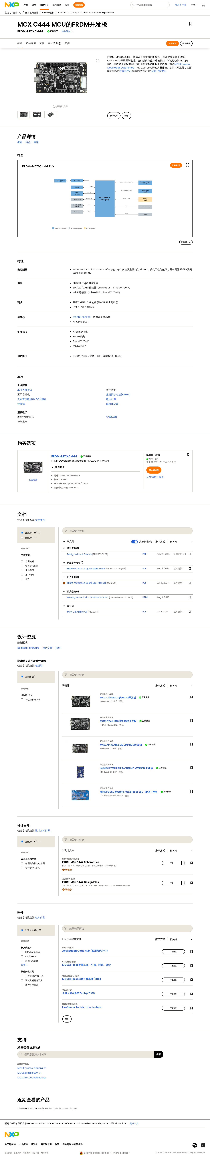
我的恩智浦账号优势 (73, 1144)
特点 (28, 142)
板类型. (39, 665)
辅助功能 (35, 1152)
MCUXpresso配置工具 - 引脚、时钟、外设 (86, 965)
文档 (42, 43)
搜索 (159, 1054)
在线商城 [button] (79, 5)
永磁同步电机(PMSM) (118, 394)
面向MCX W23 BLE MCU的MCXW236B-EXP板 (126, 768)
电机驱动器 (112, 404)
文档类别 (40, 520)
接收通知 (66, 31)
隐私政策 (8, 1152)
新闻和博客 (46, 1144)
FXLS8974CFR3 (82, 317)
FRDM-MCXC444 (64, 456)
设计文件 (47, 648)
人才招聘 (23, 1144)
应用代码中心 (159, 71)
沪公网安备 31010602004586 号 (97, 1153)
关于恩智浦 (10, 1144)
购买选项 (172, 43)
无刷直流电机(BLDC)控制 (31, 399)
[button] (194, 5)
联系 (57, 1144)
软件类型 (40, 917)
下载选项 (173, 951)
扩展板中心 (126, 71)
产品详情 (31, 43)
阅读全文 (134, 1123)
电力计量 (111, 399)
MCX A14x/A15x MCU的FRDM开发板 (121, 745)
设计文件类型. (42, 830)
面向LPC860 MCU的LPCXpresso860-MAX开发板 (129, 792)
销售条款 (26, 1152)
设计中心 (17, 12)
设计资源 (53, 43)
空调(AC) (111, 417)
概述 (19, 43)
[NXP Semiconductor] (12, 5)
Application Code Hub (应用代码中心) (85, 950)
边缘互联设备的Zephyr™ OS (78, 993)
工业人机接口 (24, 390)
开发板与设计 (31, 12)
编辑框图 (176, 165)
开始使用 (186, 43)
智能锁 (21, 404)
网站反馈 (44, 1152)
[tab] (95, 467)
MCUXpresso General (30, 1068)
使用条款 (17, 1152)
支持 (67, 43)
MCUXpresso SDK (27, 1073)
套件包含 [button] (60, 467)
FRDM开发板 (48, 12)
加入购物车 (154, 470)
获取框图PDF (186, 242)
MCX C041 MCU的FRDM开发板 (118, 697)
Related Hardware (28, 648)
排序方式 (160, 541)
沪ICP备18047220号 (121, 1153)
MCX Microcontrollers (30, 1077)
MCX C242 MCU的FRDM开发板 (118, 721)
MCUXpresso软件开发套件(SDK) (81, 979)
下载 (171, 863)
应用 (36, 142)
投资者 (34, 1144)
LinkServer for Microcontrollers (81, 1007)
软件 (58, 648)
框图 (19, 142)
